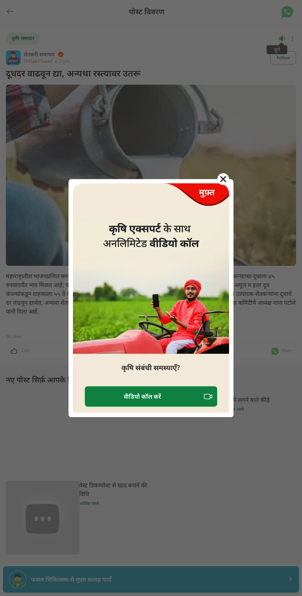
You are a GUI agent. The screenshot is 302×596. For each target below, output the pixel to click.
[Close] (223, 179)
